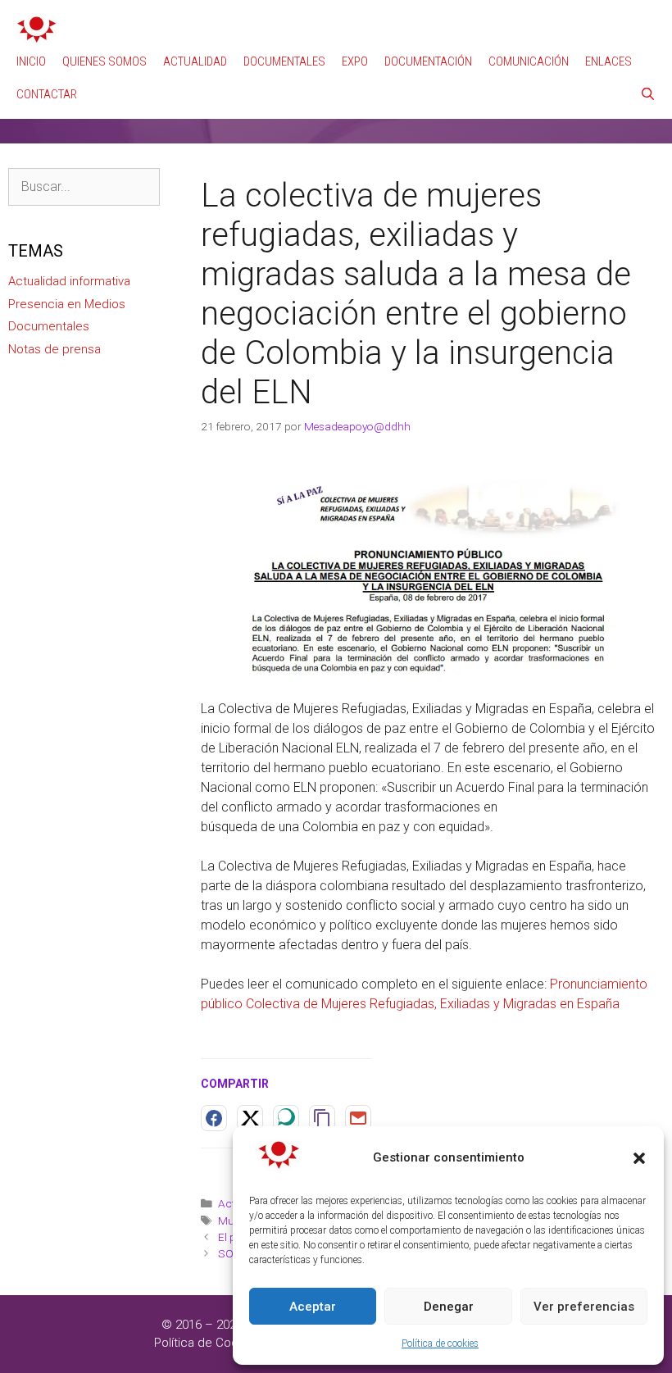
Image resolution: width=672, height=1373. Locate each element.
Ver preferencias (584, 1306)
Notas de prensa (54, 349)
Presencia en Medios (66, 304)
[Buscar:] (84, 187)
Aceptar (312, 1306)
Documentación (428, 61)
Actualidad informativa (69, 281)
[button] (639, 1158)
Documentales (284, 61)
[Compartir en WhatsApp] (286, 1118)
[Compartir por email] (358, 1118)
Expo (355, 61)
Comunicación (528, 61)
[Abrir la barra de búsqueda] (648, 94)
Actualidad (195, 61)
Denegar (449, 1306)
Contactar (46, 94)
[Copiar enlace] (322, 1118)
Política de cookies (440, 1343)
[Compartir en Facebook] (214, 1118)
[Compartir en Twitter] (250, 1118)
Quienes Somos (104, 61)
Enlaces (608, 61)
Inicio (31, 61)
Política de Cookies (207, 1342)
